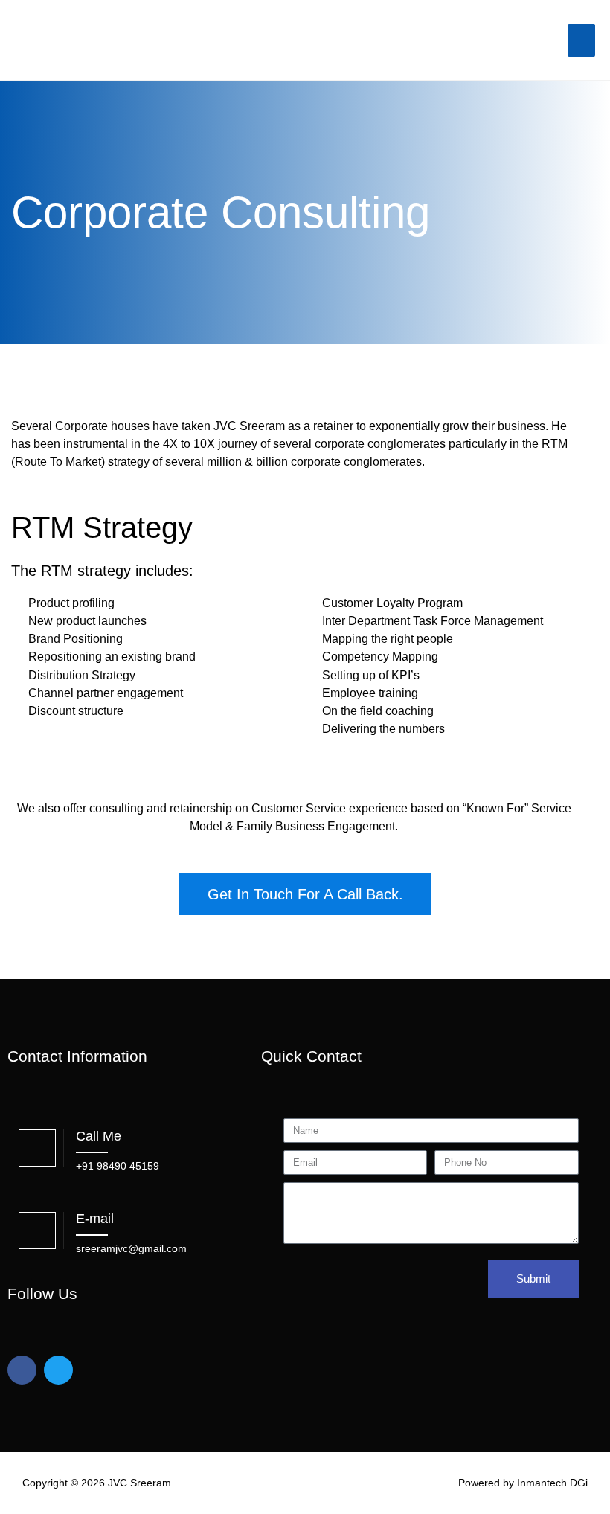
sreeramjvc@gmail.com (131, 1248)
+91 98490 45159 (117, 1166)
